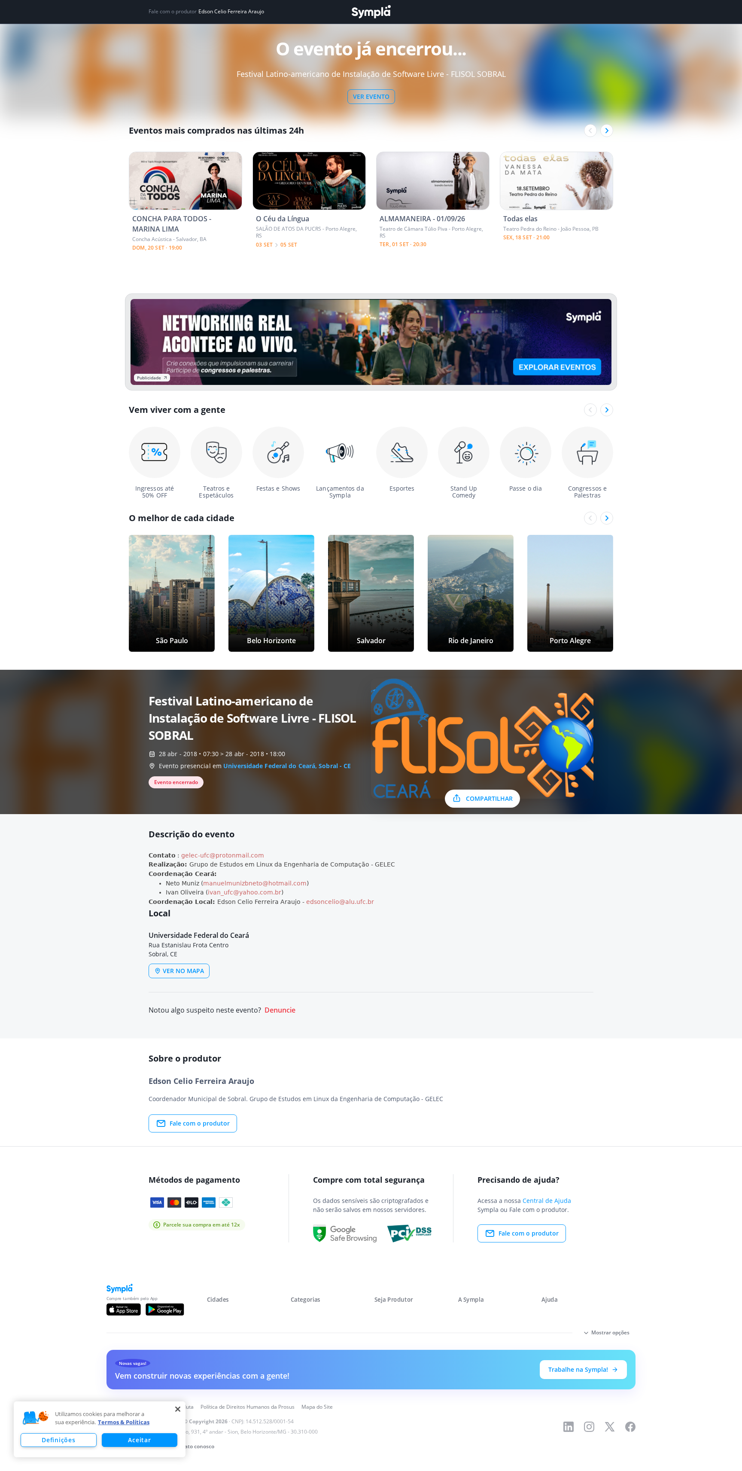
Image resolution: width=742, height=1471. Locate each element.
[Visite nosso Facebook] (630, 1427)
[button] (35, 1418)
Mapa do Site (317, 1406)
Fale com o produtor (200, 1123)
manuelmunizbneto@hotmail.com (255, 883)
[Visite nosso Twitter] (610, 1427)
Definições (58, 1440)
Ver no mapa (183, 971)
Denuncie (280, 1010)
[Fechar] (177, 1409)
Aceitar (139, 1440)
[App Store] (123, 1309)
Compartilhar (489, 798)
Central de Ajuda (547, 1200)
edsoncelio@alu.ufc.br (340, 901)
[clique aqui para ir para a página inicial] (371, 11)
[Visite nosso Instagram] (589, 1427)
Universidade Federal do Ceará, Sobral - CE (287, 766)
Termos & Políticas (123, 1422)
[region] (100, 1429)
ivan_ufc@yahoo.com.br (244, 892)
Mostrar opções (610, 1332)
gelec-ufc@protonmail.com (222, 855)
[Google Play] (165, 1309)
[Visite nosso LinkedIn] (568, 1427)
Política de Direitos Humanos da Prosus (248, 1406)
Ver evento (371, 96)
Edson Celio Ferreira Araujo (231, 12)
